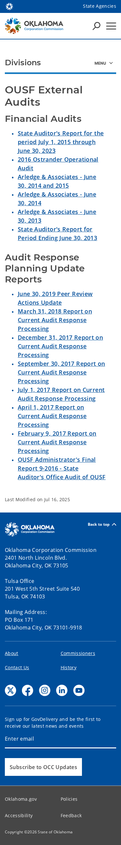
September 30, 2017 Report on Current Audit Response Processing (61, 372)
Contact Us (17, 667)
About (11, 653)
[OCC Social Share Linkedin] (61, 690)
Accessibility (19, 815)
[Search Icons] (96, 25)
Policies (69, 799)
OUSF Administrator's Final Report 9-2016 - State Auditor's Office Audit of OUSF (62, 468)
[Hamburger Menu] (111, 26)
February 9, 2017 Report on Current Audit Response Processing (57, 442)
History (68, 667)
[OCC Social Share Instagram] (44, 690)
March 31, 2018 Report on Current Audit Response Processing (55, 320)
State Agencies (99, 6)
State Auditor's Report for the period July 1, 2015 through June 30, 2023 (61, 141)
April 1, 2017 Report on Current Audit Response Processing (52, 415)
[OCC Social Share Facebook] (27, 690)
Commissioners (78, 653)
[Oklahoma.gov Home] (9, 6)
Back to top (99, 524)
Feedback (71, 815)
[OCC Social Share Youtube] (79, 690)
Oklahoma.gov (21, 799)
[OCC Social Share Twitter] (10, 690)
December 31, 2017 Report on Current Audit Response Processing (60, 346)
